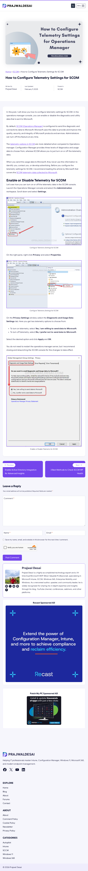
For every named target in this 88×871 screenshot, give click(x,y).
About (5, 795)
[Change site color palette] (73, 6)
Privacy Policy (9, 831)
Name (7, 533)
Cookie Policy (9, 823)
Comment (9, 498)
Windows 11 (8, 854)
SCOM (16, 72)
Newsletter (8, 827)
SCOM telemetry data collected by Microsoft (36, 172)
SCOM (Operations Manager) (29, 126)
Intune (6, 846)
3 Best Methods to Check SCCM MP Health (67, 469)
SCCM (6, 850)
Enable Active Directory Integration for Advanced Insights (21, 469)
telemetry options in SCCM (22, 144)
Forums (6, 799)
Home (8, 72)
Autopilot (7, 842)
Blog (5, 791)
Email (49, 533)
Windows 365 (9, 858)
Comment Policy (10, 819)
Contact (6, 803)
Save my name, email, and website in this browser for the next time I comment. (36, 540)
